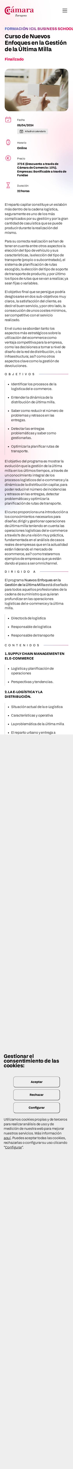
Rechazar (36, 1095)
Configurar (37, 1107)
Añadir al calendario (35, 131)
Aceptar (36, 1082)
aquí (7, 1138)
